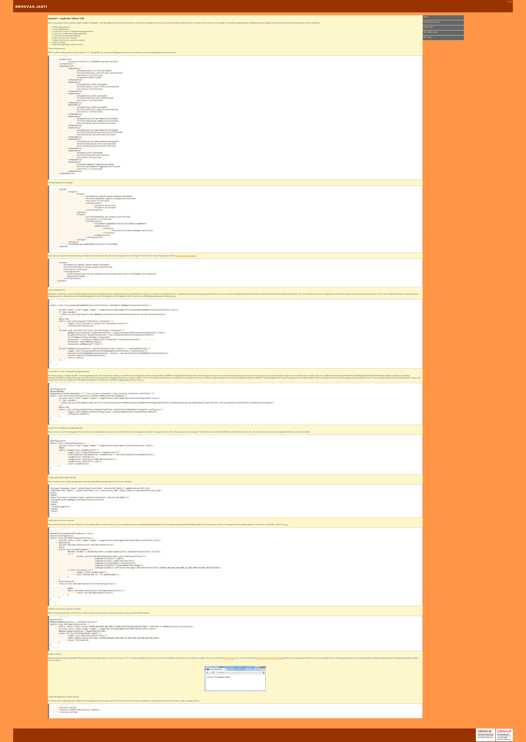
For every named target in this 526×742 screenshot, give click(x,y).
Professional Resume (432, 22)
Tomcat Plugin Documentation (185, 256)
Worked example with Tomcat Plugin (269, 658)
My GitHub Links (430, 32)
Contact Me (428, 27)
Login (510, 1)
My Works (428, 37)
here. (174, 296)
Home (426, 17)
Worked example (229, 658)
